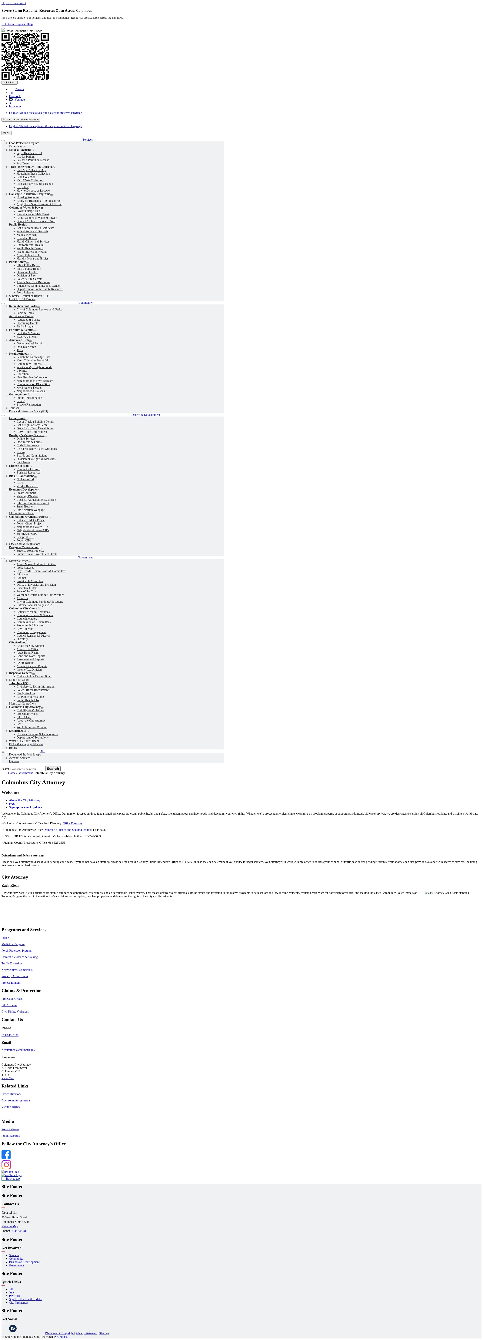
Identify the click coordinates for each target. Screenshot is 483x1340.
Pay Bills (14, 1295)
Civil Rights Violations (15, 1011)
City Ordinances (18, 1302)
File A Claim (9, 1005)
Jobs (11, 1292)
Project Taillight (11, 982)
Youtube (31, 1328)
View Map (8, 1078)
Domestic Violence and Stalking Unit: (66, 829)
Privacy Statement (86, 1333)
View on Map (10, 1226)
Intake (5, 937)
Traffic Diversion (12, 963)
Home (11, 773)
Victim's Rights (11, 1106)
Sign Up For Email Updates (25, 1299)
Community (16, 1258)
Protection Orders (12, 998)
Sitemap (104, 1333)
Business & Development (24, 1262)
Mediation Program (13, 944)
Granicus (62, 1336)
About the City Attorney (24, 800)
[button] (241, 929)
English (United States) (45, 112)
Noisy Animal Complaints (17, 969)
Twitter (22, 1328)
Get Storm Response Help (17, 24)
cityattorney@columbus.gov (18, 1049)
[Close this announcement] (3, 28)
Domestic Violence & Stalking (20, 957)
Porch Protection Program (17, 950)
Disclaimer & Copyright (59, 1333)
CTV (41, 1328)
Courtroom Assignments (16, 1100)
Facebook (13, 1328)
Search (6, 768)
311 (11, 1289)
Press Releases (10, 1129)
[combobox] (21, 120)
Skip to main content (14, 3)
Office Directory (72, 823)
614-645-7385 (10, 1035)
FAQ (12, 803)
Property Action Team (15, 976)
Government (25, 773)
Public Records (11, 1135)
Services (14, 1255)
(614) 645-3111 (20, 1230)
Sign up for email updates (25, 807)
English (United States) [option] (45, 126)
